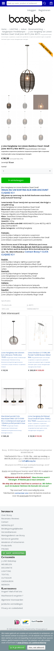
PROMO (5, 549)
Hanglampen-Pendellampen (13, 31)
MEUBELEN (6, 564)
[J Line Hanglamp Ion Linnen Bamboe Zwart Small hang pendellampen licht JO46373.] (27, 68)
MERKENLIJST (7, 525)
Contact (4, 522)
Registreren (44, 10)
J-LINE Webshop (8, 561)
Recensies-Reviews (10, 518)
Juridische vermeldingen (12, 604)
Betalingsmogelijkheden (12, 528)
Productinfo (6, 545)
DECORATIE (6, 567)
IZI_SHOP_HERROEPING (13, 553)
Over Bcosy (6, 515)
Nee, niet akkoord (36, 647)
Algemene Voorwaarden (12, 599)
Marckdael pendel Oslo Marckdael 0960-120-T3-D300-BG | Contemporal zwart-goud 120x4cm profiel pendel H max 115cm (13, 424)
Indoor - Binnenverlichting (32, 29)
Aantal (3, 166)
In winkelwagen (15, 180)
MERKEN (5, 584)
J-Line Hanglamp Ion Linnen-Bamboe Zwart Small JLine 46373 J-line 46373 (26, 35)
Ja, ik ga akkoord (17, 647)
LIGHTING (13, 29)
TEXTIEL (5, 574)
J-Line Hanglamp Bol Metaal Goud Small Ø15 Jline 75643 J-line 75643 (39, 423)
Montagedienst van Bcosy (13, 535)
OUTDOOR (6, 577)
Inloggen (31, 10)
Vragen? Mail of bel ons (11, 591)
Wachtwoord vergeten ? (12, 595)
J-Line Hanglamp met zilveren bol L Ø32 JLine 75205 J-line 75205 (13, 359)
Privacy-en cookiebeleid (12, 608)
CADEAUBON (7, 581)
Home (4, 29)
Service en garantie (10, 538)
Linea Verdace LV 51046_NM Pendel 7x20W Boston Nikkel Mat (39, 359)
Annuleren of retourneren (12, 542)
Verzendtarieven (8, 532)
